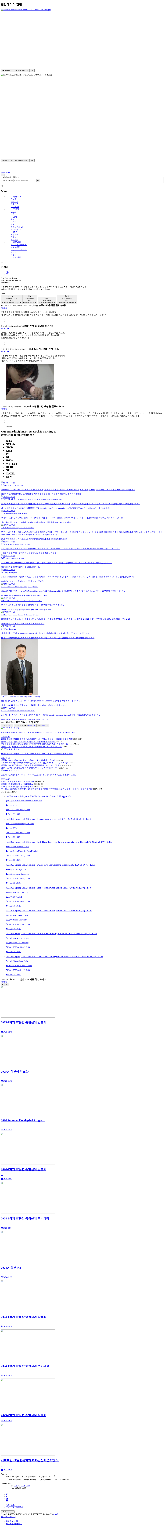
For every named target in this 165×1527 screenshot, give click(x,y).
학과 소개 (17, 197)
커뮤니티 (17, 242)
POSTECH (10, 1505)
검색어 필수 (8, 180)
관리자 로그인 (9, 1517)
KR (7, 272)
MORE (4, 308)
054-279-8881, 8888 (22, 1486)
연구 (15, 232)
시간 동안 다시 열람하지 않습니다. (15, 70)
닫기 (32, 70)
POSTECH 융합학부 (14, 1507)
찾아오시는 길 (12, 1521)
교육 (15, 217)
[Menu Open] (2, 262)
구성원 (16, 209)
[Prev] (2, 984)
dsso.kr (56, 1514)
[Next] (6, 984)
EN (7, 274)
